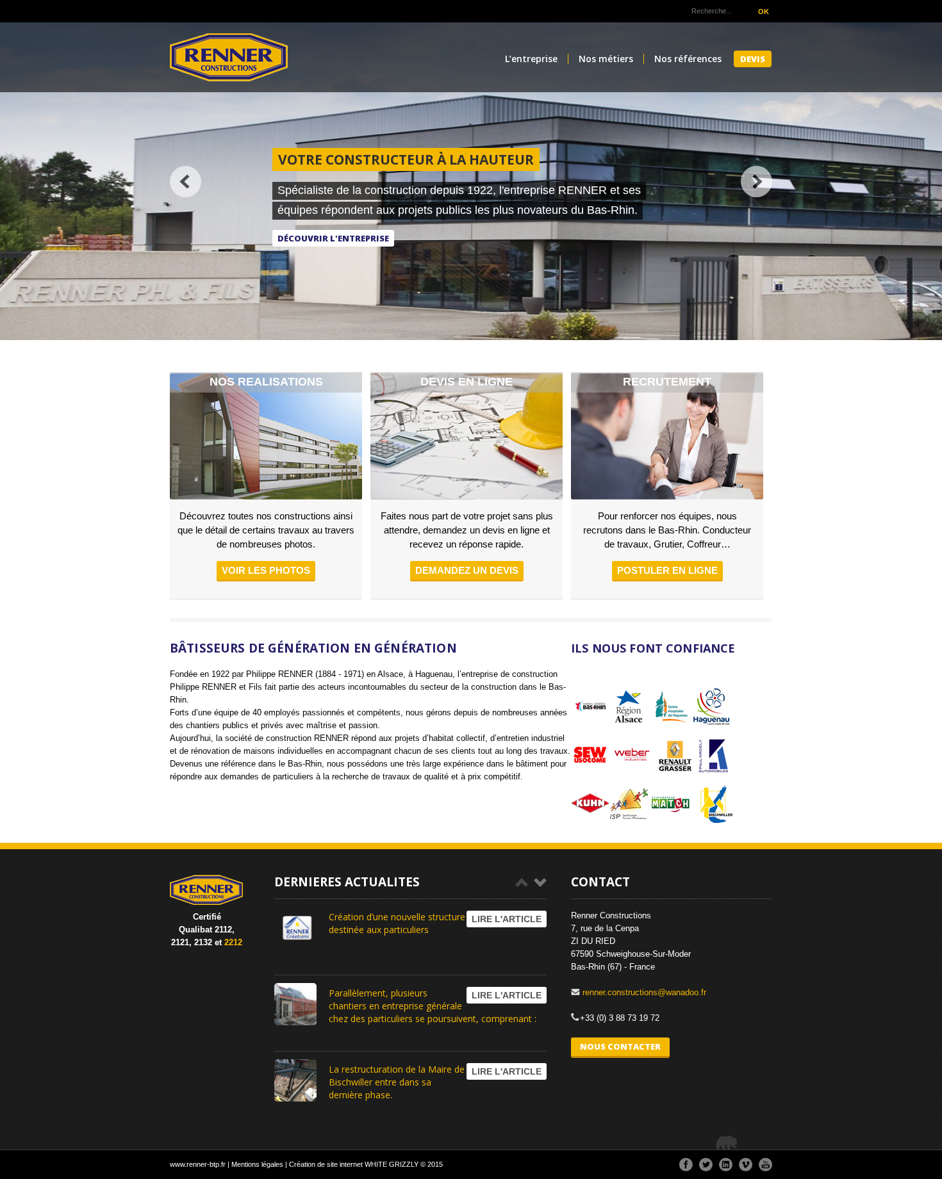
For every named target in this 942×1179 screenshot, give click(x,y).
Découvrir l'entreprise (333, 238)
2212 (233, 942)
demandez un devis (466, 570)
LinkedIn (725, 1164)
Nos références (688, 59)
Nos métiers (606, 59)
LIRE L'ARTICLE (506, 919)
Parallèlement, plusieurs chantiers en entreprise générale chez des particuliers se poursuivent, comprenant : (432, 1006)
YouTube (765, 1164)
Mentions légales (257, 1164)
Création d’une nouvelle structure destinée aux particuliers (397, 923)
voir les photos (266, 570)
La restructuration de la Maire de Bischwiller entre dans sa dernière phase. (397, 1082)
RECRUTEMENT (667, 381)
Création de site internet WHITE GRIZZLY (353, 1164)
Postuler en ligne (667, 570)
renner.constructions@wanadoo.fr (644, 992)
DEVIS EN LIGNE (466, 381)
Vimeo (745, 1164)
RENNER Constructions (229, 57)
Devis (752, 59)
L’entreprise (531, 59)
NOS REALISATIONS (266, 381)
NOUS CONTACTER (620, 1046)
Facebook (686, 1164)
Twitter (706, 1164)
